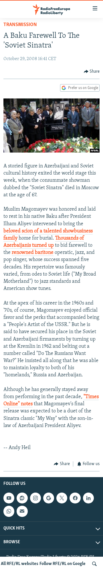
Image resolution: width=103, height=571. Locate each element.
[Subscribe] (22, 511)
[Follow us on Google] (48, 498)
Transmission (20, 24)
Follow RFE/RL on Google (62, 564)
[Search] (94, 564)
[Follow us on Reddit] (22, 498)
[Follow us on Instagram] (35, 498)
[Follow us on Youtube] (8, 498)
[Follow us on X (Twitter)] (61, 498)
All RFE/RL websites (19, 564)
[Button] (92, 71)
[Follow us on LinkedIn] (88, 498)
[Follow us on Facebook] (75, 498)
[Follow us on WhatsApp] (8, 511)
